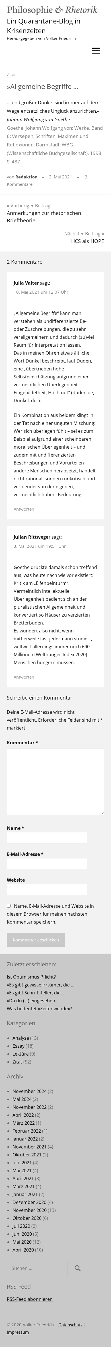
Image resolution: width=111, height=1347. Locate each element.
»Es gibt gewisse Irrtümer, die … (40, 985)
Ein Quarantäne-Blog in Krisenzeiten (44, 25)
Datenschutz (70, 1324)
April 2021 (23, 1178)
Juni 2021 (22, 1163)
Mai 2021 (22, 1170)
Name (15, 828)
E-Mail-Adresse (25, 854)
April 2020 (23, 1250)
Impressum (18, 1332)
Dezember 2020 (29, 1202)
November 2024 (30, 1091)
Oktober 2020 (27, 1218)
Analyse (21, 1038)
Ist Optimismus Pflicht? (31, 977)
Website (16, 880)
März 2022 (24, 1123)
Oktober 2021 (27, 1155)
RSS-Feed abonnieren (30, 1299)
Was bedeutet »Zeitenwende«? (39, 1008)
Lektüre (21, 1054)
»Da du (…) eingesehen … (33, 1001)
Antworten (24, 509)
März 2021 (24, 1186)
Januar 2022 (25, 1139)
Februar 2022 (27, 1131)
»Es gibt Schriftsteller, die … (36, 993)
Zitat (11, 74)
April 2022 (23, 1115)
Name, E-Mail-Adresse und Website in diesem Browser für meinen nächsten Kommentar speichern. (50, 914)
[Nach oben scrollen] (99, 1335)
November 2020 (30, 1210)
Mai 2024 (22, 1099)
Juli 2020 (21, 1226)
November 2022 (30, 1107)
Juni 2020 (22, 1234)
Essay (18, 1046)
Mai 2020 (22, 1242)
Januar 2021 (25, 1194)
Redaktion (26, 177)
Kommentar (22, 742)
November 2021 (30, 1147)
